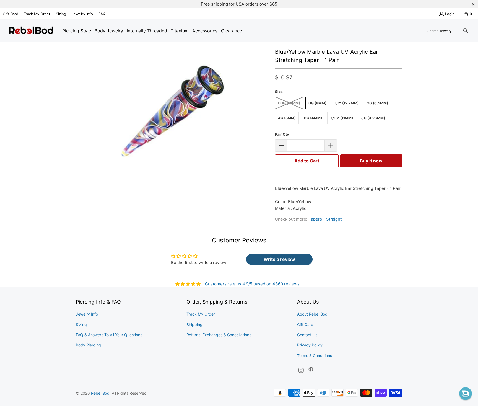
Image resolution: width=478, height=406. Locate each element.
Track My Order (37, 14)
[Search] (465, 31)
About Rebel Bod (312, 314)
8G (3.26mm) (373, 118)
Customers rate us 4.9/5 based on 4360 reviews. (253, 283)
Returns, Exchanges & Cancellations (218, 334)
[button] (465, 393)
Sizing (61, 14)
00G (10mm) (289, 103)
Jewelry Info (82, 14)
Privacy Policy (310, 345)
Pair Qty (282, 134)
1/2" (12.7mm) (347, 103)
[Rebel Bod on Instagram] (301, 370)
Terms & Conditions (314, 355)
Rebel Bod (100, 393)
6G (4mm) (313, 118)
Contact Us (307, 334)
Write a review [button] (279, 259)
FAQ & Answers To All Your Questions (109, 334)
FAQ (102, 14)
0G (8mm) (317, 103)
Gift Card (10, 14)
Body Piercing (88, 345)
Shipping (194, 324)
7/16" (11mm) (341, 118)
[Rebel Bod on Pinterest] (311, 370)
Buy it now (371, 161)
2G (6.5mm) (377, 103)
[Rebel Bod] (31, 31)
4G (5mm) (287, 118)
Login (449, 14)
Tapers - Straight (325, 219)
